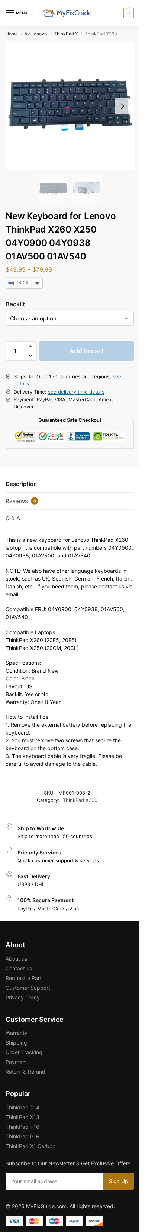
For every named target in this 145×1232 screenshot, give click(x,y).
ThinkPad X (66, 34)
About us (16, 958)
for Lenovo (36, 34)
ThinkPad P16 (22, 1136)
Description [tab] (21, 483)
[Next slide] (122, 106)
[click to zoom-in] (70, 106)
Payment (16, 1062)
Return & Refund (25, 1071)
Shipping (16, 1042)
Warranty (17, 1033)
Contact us (19, 968)
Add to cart (86, 351)
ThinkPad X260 (80, 800)
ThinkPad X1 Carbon (30, 1146)
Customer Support (28, 988)
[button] (128, 13)
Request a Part (24, 978)
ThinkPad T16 (22, 1127)
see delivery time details (76, 392)
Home (12, 34)
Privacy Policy (23, 997)
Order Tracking (24, 1052)
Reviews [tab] (21, 501)
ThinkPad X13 (22, 1117)
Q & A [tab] (13, 518)
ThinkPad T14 (22, 1107)
